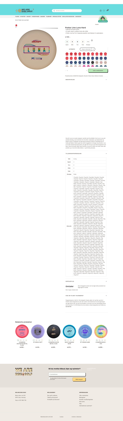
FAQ (80, 403)
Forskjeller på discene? (53, 399)
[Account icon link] (101, 11)
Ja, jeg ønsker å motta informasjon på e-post (58, 378)
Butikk (16, 20)
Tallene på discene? (52, 397)
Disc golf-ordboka (52, 395)
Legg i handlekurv (98, 70)
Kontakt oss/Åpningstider (86, 399)
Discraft (86, 75)
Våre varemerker (83, 395)
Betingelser (82, 397)
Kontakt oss (89, 369)
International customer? (85, 405)
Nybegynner (35, 16)
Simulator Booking (68, 16)
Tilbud (17, 16)
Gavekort (78, 16)
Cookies (61, 416)
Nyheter (22, 16)
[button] (15, 27)
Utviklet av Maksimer (76, 416)
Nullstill (96, 24)
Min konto (82, 401)
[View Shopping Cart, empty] (107, 11)
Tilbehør (49, 16)
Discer (28, 16)
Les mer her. (69, 306)
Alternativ (72, 49)
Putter (89, 75)
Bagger (42, 16)
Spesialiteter (57, 16)
